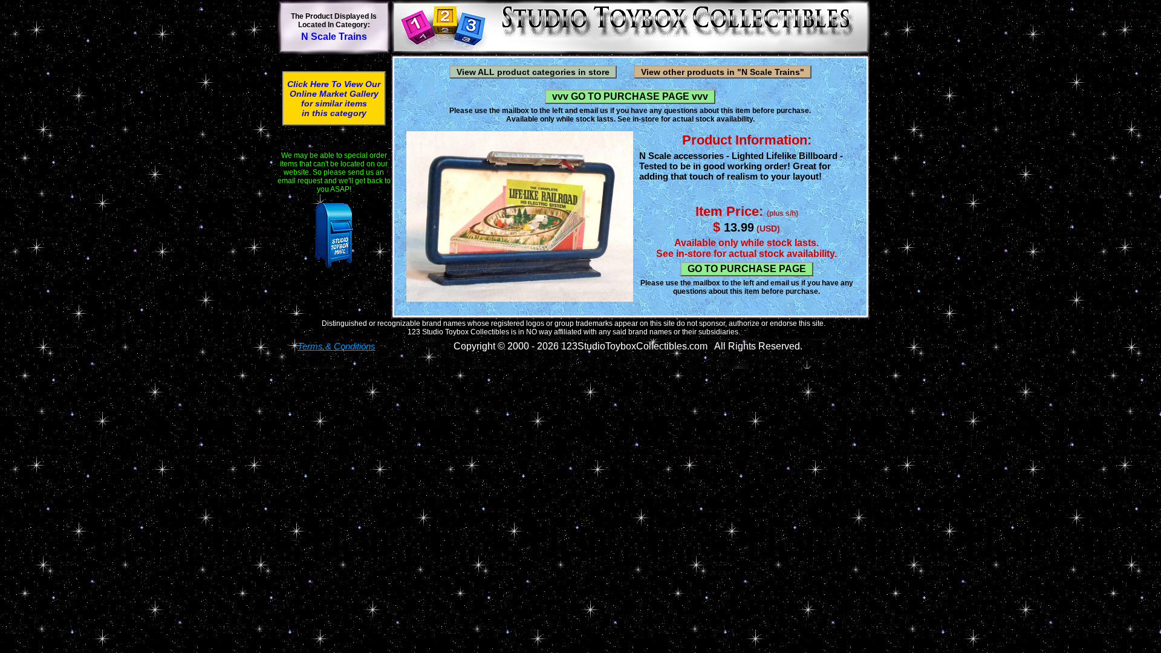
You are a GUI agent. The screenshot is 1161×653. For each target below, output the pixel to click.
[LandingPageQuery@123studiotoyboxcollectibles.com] (334, 235)
